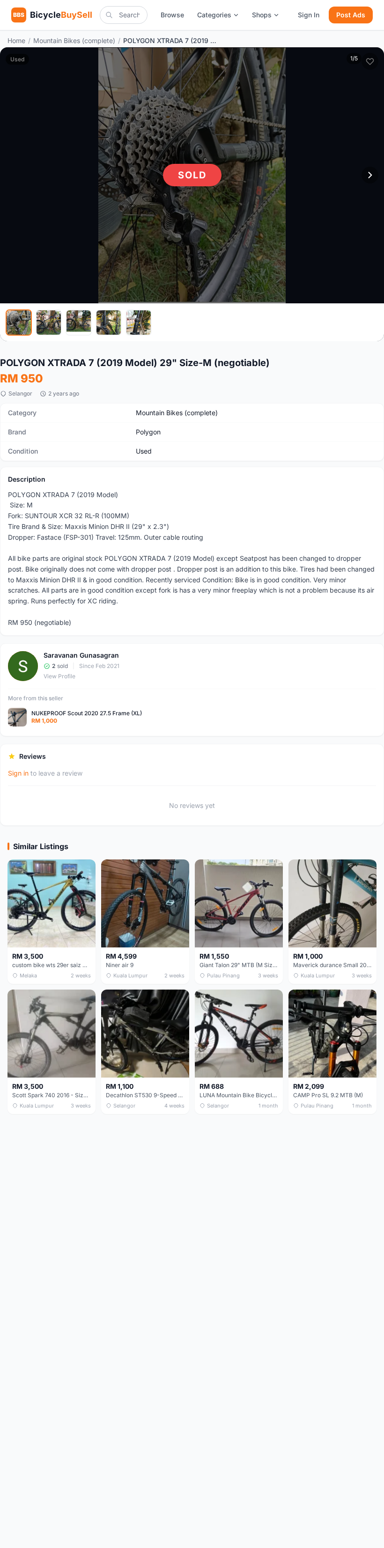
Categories (214, 15)
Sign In (308, 15)
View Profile (59, 676)
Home (16, 40)
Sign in (18, 773)
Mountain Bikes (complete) (74, 40)
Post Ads (350, 15)
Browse (172, 15)
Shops (262, 15)
